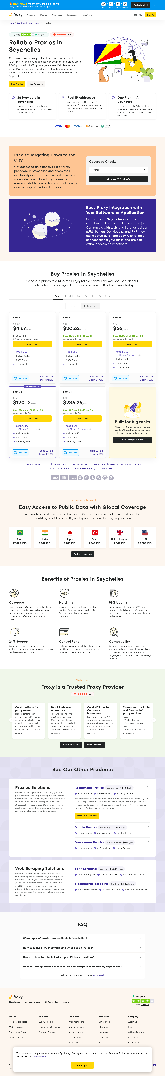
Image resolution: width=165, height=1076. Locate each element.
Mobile (90, 296)
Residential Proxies (18, 1021)
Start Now (32, 344)
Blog (130, 1026)
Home (11, 23)
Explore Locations (83, 554)
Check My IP (104, 1037)
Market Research (77, 1026)
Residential (73, 296)
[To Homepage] (16, 16)
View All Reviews (71, 744)
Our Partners (134, 1037)
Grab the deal (141, 5)
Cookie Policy (39, 1056)
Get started (104, 1021)
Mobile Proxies (16, 1026)
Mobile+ (104, 296)
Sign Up (150, 15)
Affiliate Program (136, 1032)
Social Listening (76, 1032)
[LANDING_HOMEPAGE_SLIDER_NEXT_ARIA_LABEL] (154, 720)
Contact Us (133, 1042)
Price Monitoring (76, 1021)
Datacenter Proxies (18, 1032)
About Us (132, 1021)
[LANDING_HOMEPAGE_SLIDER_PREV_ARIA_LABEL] (11, 720)
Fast (58, 296)
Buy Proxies (17, 84)
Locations (103, 1032)
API (100, 1042)
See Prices (34, 84)
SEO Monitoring (76, 1042)
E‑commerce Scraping (49, 1026)
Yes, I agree (82, 1065)
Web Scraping (75, 1037)
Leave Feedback (94, 744)
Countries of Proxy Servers (28, 23)
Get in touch (98, 974)
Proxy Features (16, 1037)
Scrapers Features (47, 1032)
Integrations (104, 1026)
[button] (82, 938)
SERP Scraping (46, 1021)
